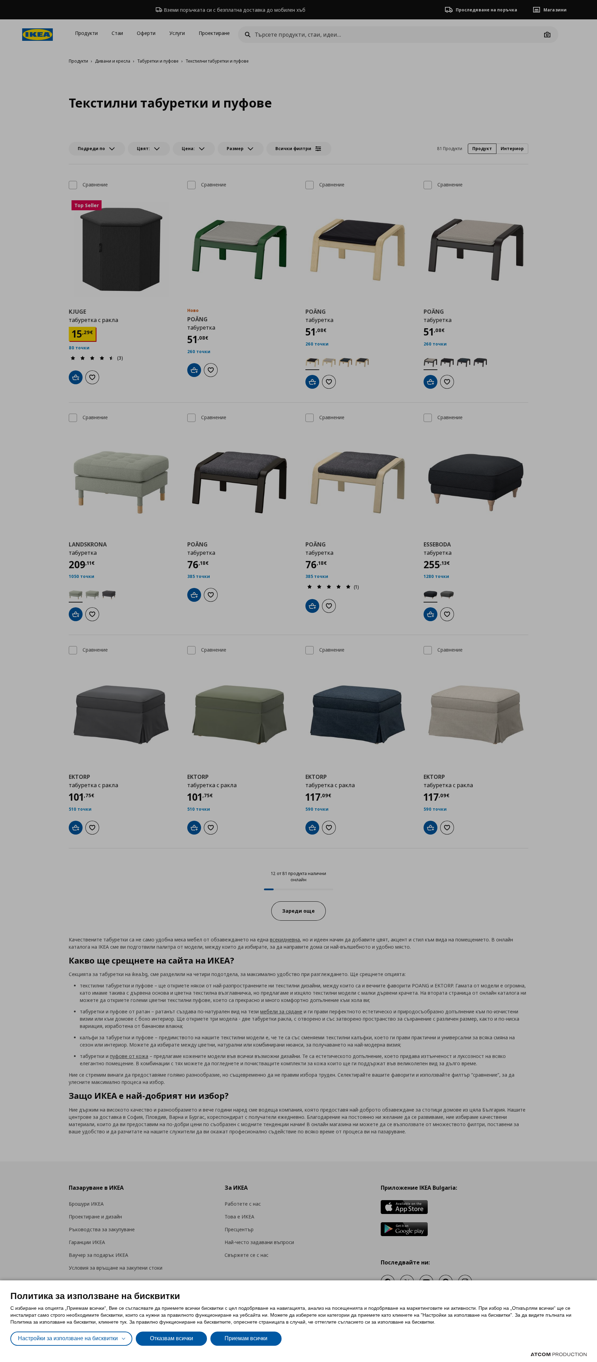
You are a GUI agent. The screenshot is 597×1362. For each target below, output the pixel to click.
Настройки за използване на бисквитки (68, 1338)
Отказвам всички (171, 1338)
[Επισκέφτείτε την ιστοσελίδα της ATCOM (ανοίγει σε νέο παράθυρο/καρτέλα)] (559, 1354)
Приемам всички (246, 1338)
